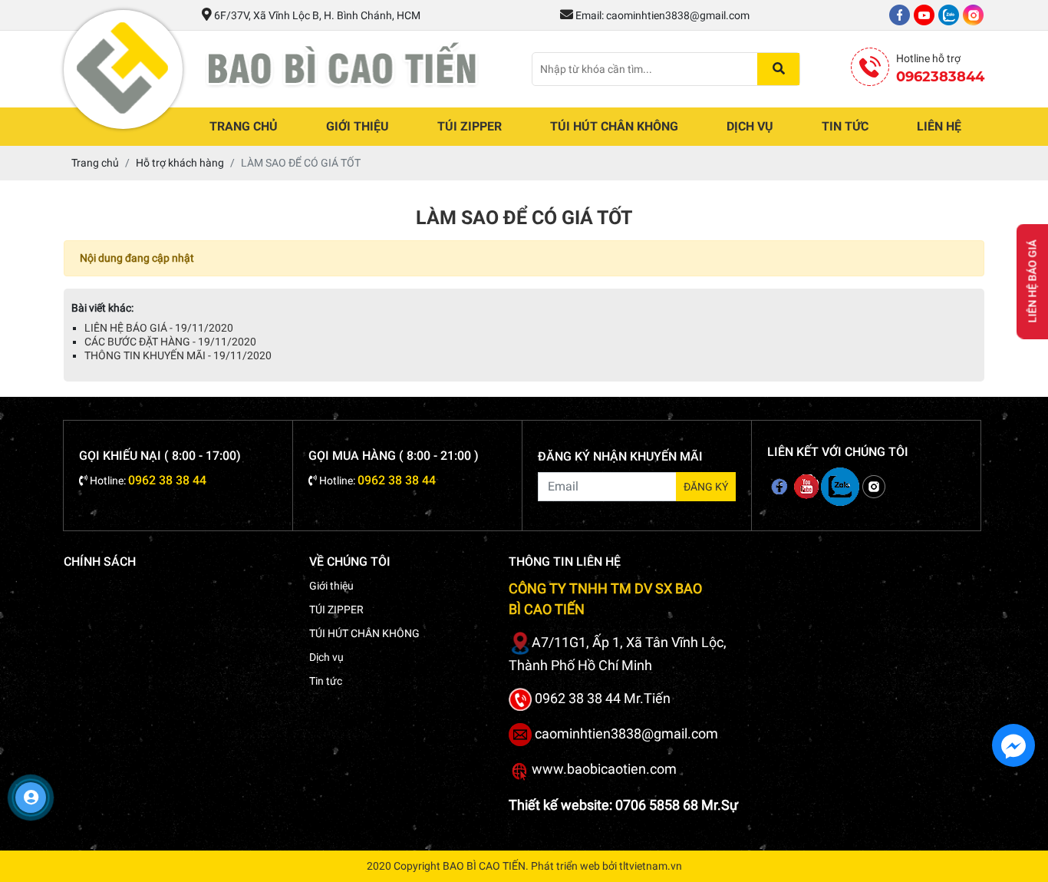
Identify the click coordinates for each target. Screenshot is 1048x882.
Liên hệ (939, 126)
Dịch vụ (750, 126)
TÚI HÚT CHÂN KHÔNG (614, 126)
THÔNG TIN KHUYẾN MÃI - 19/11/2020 (178, 355)
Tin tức (845, 126)
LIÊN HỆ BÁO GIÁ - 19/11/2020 (158, 328)
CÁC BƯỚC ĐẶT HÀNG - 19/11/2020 (170, 341)
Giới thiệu (357, 126)
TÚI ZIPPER (469, 126)
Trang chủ (243, 126)
